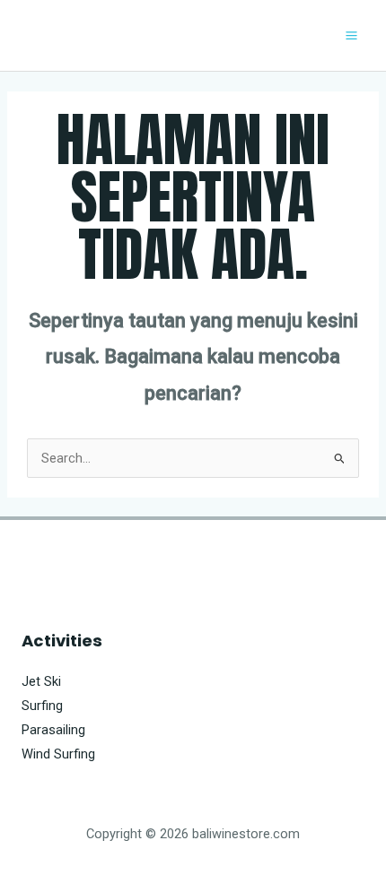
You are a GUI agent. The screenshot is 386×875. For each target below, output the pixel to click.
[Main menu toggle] (351, 35)
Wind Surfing (58, 754)
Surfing (42, 705)
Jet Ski (41, 681)
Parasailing (53, 730)
